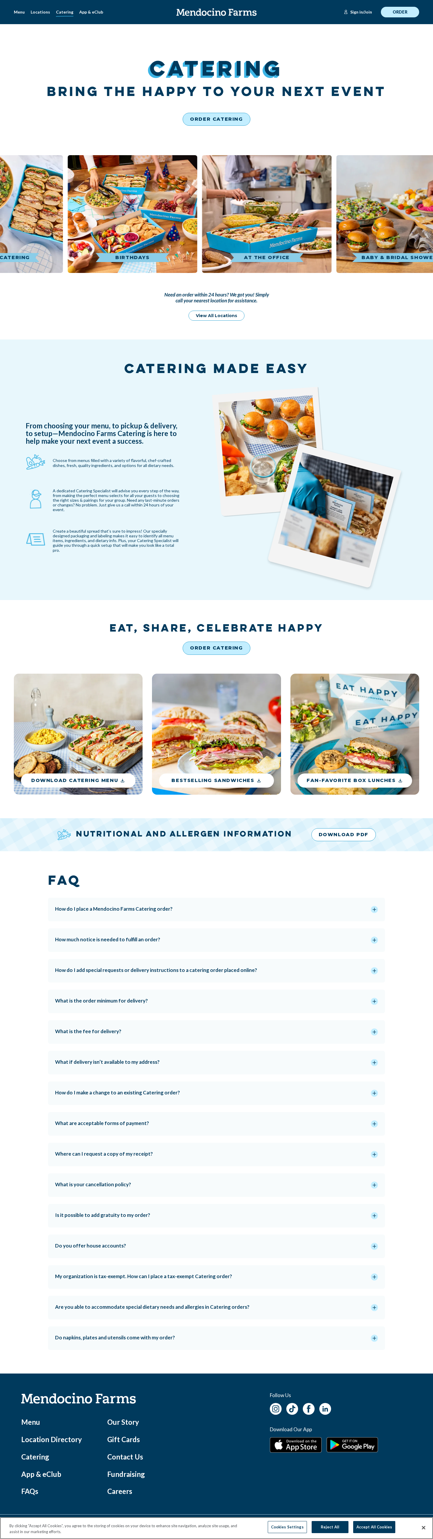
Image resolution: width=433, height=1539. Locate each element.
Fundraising (126, 1474)
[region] (216, 1528)
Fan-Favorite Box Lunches (351, 780)
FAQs (29, 1491)
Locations (40, 11)
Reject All (330, 1527)
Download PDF (343, 834)
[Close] (423, 1527)
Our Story (123, 1422)
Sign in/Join (361, 11)
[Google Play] (352, 1444)
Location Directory (51, 1439)
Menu (19, 11)
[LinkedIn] (325, 1408)
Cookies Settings (287, 1527)
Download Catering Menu (74, 780)
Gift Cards (123, 1439)
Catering (64, 11)
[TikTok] (292, 1408)
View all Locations (216, 315)
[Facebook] (309, 1408)
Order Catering (216, 119)
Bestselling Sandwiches (212, 780)
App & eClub (91, 11)
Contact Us (125, 1456)
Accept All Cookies (374, 1527)
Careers (119, 1491)
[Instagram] (276, 1408)
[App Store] (296, 1445)
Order (400, 11)
